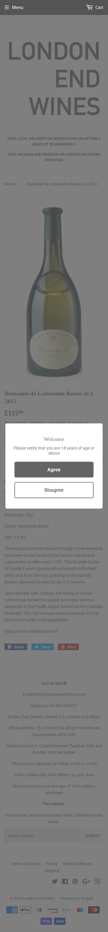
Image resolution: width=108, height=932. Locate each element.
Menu (17, 7)
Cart (99, 7)
